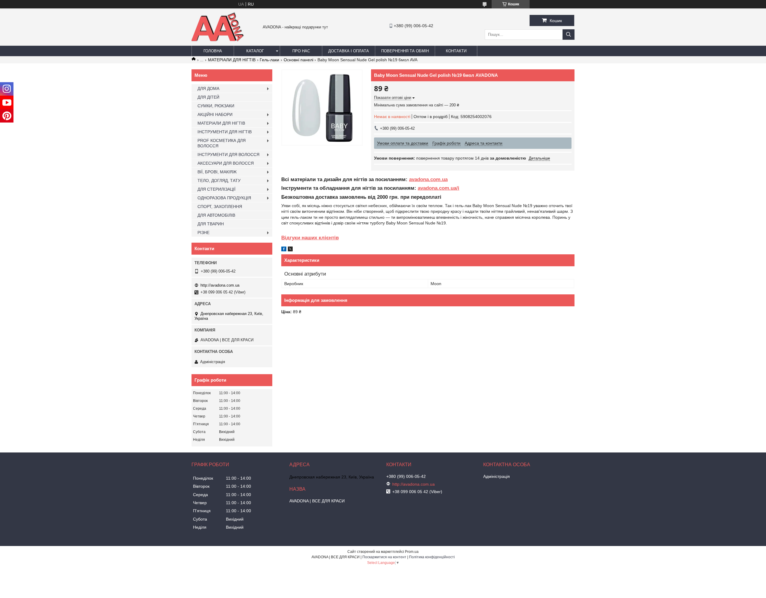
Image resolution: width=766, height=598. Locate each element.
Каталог (255, 51)
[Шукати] (568, 34)
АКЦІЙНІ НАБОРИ (214, 114)
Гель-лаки (269, 59)
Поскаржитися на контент (384, 557)
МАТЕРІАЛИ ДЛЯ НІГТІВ (232, 59)
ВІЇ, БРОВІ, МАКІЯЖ (217, 171)
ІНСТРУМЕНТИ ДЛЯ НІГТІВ (224, 131)
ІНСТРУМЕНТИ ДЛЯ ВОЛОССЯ (228, 154)
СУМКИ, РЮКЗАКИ (215, 105)
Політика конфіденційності (432, 557)
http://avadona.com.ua (219, 285)
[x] (290, 249)
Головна (212, 51)
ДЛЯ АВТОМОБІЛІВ (216, 215)
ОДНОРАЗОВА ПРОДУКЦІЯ (224, 197)
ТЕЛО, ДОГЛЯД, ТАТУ (219, 180)
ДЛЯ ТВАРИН (210, 223)
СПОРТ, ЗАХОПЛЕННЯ (219, 206)
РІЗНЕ (203, 232)
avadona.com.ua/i (438, 188)
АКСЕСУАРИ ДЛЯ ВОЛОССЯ (225, 163)
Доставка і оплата (348, 51)
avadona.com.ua (428, 179)
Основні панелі (298, 59)
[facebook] (283, 249)
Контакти (456, 51)
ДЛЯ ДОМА (208, 88)
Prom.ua (412, 552)
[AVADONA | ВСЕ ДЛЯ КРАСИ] (218, 40)
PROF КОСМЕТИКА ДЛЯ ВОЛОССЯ (221, 143)
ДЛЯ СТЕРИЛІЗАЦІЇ (216, 189)
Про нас (301, 51)
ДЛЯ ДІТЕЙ (208, 97)
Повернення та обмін (405, 51)
